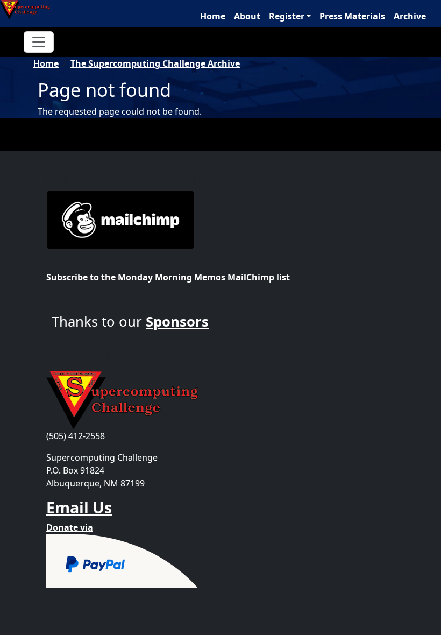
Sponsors (177, 321)
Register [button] (286, 16)
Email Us (79, 507)
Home (212, 16)
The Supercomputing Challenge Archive (155, 63)
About (247, 16)
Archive (410, 16)
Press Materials (352, 16)
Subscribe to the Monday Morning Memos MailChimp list (168, 277)
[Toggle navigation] (39, 42)
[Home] (29, 9)
